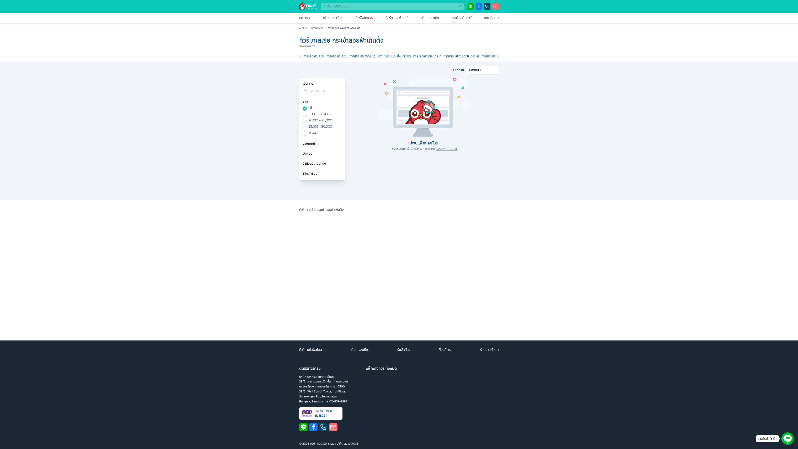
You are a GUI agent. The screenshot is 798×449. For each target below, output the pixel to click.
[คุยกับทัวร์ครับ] (787, 438)
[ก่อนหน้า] (300, 56)
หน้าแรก (304, 18)
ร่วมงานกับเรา (489, 349)
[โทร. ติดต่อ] (487, 6)
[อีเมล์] (495, 6)
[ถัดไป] (497, 56)
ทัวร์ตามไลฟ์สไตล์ (397, 18)
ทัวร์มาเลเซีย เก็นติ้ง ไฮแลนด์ (394, 56)
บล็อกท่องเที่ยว (431, 18)
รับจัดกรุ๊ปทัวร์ (462, 18)
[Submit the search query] (306, 90)
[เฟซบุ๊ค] (478, 6)
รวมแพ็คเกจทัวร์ (447, 148)
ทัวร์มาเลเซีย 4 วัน (336, 56)
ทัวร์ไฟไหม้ (362, 18)
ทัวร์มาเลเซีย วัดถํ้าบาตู (363, 56)
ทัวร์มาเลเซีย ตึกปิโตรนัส (427, 56)
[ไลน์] (470, 6)
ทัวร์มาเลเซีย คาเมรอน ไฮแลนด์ (461, 56)
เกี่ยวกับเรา (491, 18)
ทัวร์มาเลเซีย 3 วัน (313, 56)
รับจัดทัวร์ (403, 349)
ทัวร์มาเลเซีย (317, 28)
